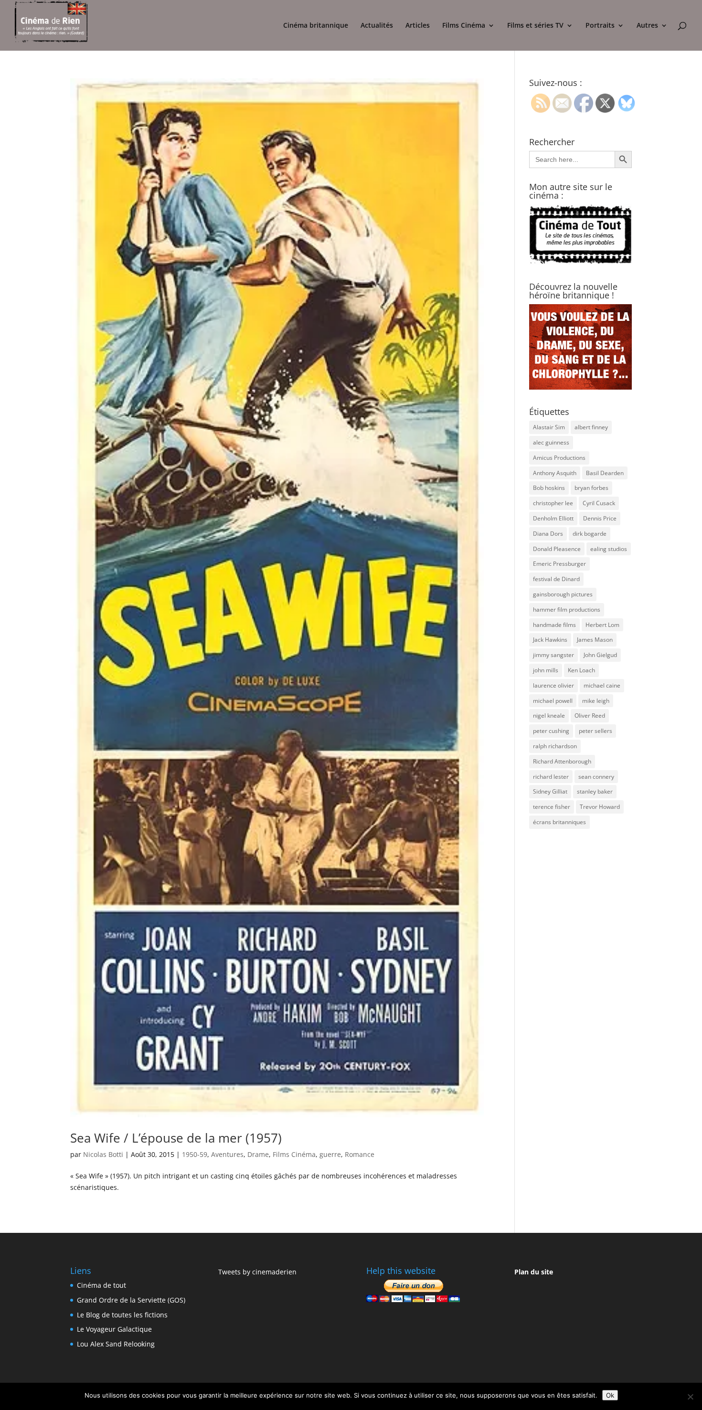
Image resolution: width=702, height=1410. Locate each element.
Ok (610, 1395)
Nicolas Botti (103, 1154)
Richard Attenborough (562, 761)
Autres (647, 26)
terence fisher (551, 807)
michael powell (553, 701)
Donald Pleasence (557, 549)
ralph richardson (555, 746)
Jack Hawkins (550, 640)
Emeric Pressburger (559, 564)
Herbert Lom (602, 625)
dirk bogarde (589, 534)
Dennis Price (600, 518)
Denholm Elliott (553, 518)
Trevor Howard (600, 807)
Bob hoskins (549, 488)
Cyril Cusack (599, 503)
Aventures (227, 1154)
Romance (359, 1154)
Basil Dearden (605, 473)
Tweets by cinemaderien (257, 1271)
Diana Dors (548, 534)
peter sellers (595, 731)
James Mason (595, 640)
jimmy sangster (553, 655)
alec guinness (551, 442)
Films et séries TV (535, 26)
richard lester (551, 777)
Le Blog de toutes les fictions (122, 1314)
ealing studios (608, 549)
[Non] (690, 1396)
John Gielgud (600, 655)
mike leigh (595, 701)
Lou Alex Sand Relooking (116, 1343)
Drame (258, 1154)
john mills (545, 670)
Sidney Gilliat (550, 791)
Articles (417, 26)
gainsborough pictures (563, 594)
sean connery (596, 777)
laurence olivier (553, 685)
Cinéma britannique (315, 26)
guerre (330, 1154)
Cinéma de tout (101, 1285)
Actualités (377, 26)
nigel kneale (549, 715)
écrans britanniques (559, 822)
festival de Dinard (556, 579)
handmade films (554, 625)
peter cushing (551, 731)
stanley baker (595, 791)
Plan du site (533, 1271)
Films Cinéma (463, 26)
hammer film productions (566, 609)
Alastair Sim (549, 427)
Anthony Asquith (554, 473)
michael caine (602, 685)
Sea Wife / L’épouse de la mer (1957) (176, 1137)
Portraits (600, 26)
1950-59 (194, 1154)
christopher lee (553, 503)
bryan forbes (591, 488)
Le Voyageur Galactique (114, 1329)
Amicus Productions (559, 458)
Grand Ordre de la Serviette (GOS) (131, 1299)
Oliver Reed (589, 715)
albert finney (591, 427)
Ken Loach (581, 670)
